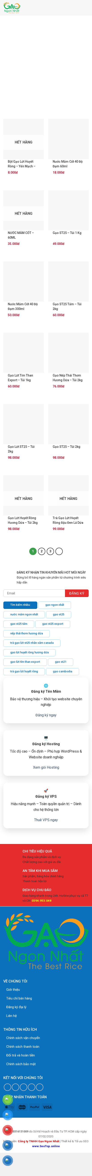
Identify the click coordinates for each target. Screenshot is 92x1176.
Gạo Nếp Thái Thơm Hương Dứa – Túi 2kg (68, 378)
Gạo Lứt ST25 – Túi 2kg (21, 449)
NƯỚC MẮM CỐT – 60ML (21, 235)
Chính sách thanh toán (22, 1047)
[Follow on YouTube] (39, 1087)
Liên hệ (11, 1016)
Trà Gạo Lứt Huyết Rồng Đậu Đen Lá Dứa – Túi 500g (68, 520)
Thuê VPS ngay (46, 820)
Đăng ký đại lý (16, 1007)
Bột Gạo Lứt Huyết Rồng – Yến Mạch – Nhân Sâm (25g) (22, 164)
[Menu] (86, 7)
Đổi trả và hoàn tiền (20, 1055)
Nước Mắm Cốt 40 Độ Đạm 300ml (23, 306)
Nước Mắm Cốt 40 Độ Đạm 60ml (68, 164)
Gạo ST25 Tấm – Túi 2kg (67, 306)
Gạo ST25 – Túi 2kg (66, 446)
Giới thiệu (13, 990)
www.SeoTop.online (46, 1146)
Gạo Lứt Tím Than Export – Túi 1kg (20, 378)
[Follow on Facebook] (7, 1087)
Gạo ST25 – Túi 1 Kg (67, 233)
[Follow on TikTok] (15, 1087)
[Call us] (31, 1087)
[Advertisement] (46, 64)
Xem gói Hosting (46, 767)
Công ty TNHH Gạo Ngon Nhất (38, 1141)
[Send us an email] (23, 1087)
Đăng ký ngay (46, 715)
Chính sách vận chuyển (23, 1038)
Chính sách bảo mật (21, 1064)
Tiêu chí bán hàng (19, 998)
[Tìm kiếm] (76, 7)
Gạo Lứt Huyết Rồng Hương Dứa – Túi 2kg (23, 520)
